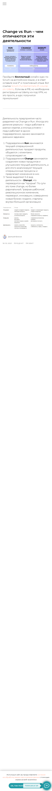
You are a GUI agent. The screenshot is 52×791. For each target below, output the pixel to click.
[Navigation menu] (4, 4)
